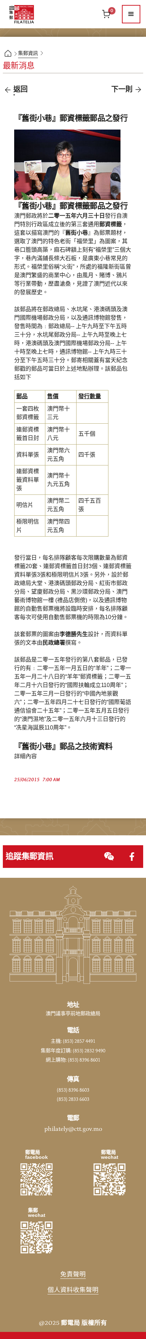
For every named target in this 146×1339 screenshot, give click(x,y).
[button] (131, 14)
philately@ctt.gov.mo (73, 1129)
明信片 (24, 505)
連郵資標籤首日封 (27, 434)
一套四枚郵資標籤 (27, 413)
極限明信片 (27, 526)
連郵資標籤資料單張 (27, 480)
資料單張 (27, 455)
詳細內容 (25, 756)
